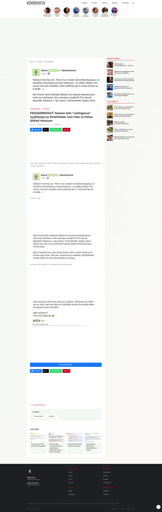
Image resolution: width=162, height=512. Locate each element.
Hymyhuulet (107, 482)
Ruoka (114, 3)
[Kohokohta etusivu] (36, 3)
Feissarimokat (48, 61)
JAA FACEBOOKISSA (65, 364)
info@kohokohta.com (33, 479)
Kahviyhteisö (107, 472)
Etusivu (84, 3)
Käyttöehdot (122, 509)
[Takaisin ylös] (158, 507)
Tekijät (70, 491)
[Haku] (133, 3)
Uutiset (94, 3)
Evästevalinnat (113, 509)
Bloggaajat (71, 494)
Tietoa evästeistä (130, 509)
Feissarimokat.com (40, 405)
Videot (104, 3)
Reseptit (105, 479)
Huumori (125, 3)
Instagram (106, 494)
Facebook (106, 491)
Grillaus (105, 475)
